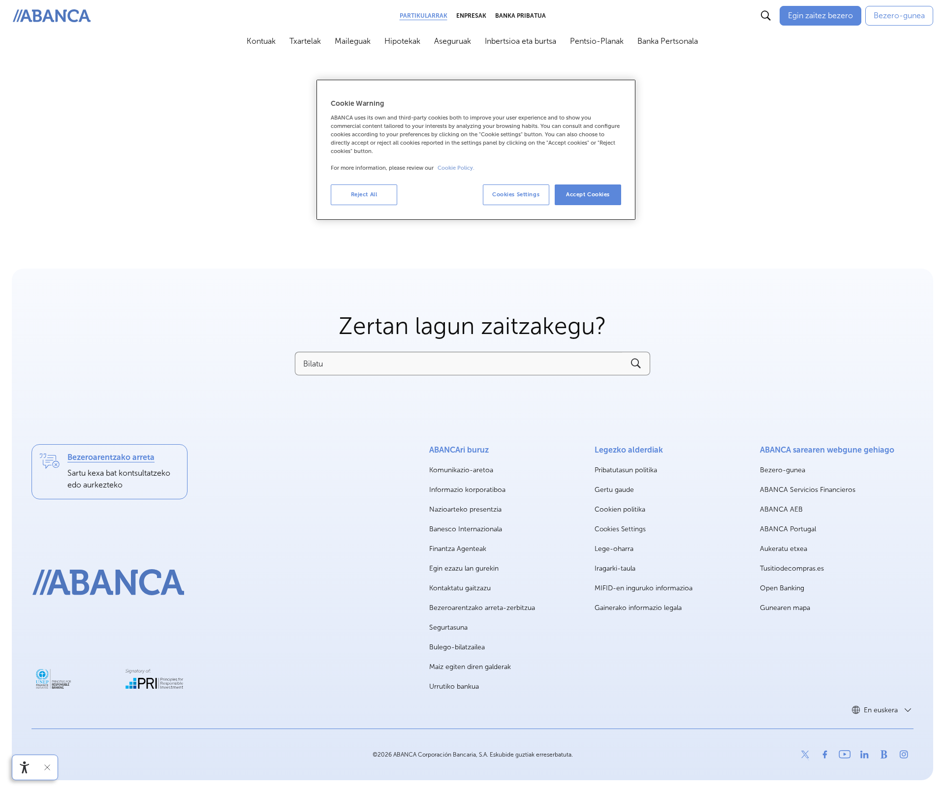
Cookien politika (620, 509)
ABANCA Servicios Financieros (807, 490)
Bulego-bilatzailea (457, 647)
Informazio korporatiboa (467, 490)
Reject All (364, 194)
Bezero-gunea (782, 470)
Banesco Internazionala (465, 529)
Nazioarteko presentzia (465, 509)
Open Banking (782, 588)
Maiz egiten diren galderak (470, 667)
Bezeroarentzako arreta (111, 457)
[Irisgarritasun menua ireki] (24, 767)
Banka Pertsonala (667, 41)
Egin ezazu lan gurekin (464, 569)
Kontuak (261, 41)
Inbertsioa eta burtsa (520, 41)
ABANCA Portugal (788, 529)
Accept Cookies (588, 194)
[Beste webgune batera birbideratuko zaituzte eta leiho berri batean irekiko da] (53, 679)
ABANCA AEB (781, 510)
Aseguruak (452, 41)
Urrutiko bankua (454, 686)
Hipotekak (402, 41)
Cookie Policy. (456, 168)
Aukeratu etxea (783, 549)
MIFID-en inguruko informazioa (644, 588)
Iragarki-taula (615, 568)
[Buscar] (766, 16)
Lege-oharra (614, 549)
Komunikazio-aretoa (461, 470)
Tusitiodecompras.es (792, 569)
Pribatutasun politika (626, 470)
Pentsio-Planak (597, 41)
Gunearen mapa (785, 608)
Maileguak (353, 41)
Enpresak (471, 15)
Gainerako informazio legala (638, 608)
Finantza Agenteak (457, 549)
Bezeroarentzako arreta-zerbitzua (482, 608)
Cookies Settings (620, 529)
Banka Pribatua (520, 15)
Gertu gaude (614, 490)
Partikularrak (423, 15)
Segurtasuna (448, 627)
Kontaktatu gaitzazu (460, 588)
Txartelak (305, 41)
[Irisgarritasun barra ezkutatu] (47, 767)
